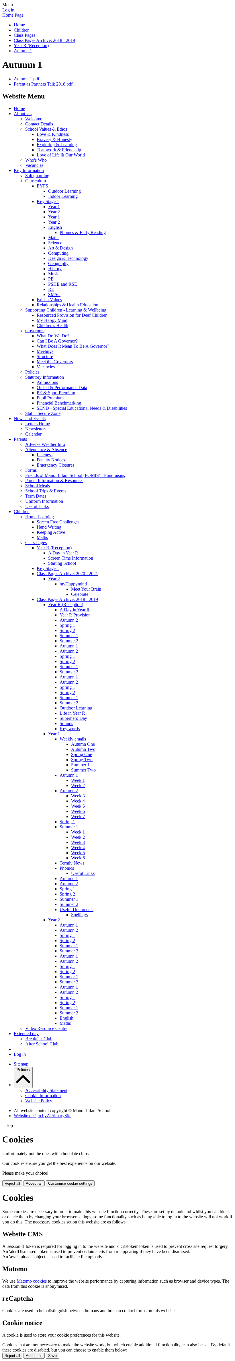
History (55, 268)
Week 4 (78, 801)
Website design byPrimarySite (42, 1115)
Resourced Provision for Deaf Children (72, 315)
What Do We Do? (53, 335)
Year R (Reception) (31, 45)
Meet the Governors (55, 361)
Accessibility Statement (46, 1090)
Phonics (67, 868)
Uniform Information (44, 501)
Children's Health (52, 325)
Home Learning (39, 516)
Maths (53, 237)
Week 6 (78, 811)
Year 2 (54, 211)
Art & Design (60, 247)
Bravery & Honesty (54, 139)
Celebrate (79, 594)
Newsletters (35, 428)
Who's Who (36, 160)
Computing (58, 253)
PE (51, 279)
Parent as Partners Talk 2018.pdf (43, 84)
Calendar (33, 434)
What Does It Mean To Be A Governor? (73, 346)
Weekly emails (73, 738)
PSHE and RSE (62, 284)
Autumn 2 (69, 620)
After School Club (41, 1043)
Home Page (12, 15)
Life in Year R (72, 713)
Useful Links (37, 506)
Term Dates (35, 496)
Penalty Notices (51, 459)
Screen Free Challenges (58, 521)
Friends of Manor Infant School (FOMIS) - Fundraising (75, 475)
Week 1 (78, 780)
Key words (70, 728)
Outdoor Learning (64, 191)
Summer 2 (69, 640)
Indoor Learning (63, 196)
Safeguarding (37, 175)
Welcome (33, 118)
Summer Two (83, 770)
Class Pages (24, 35)
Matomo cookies (32, 1281)
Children (22, 30)
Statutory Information (44, 377)
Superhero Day (73, 718)
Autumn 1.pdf (26, 78)
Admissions (47, 382)
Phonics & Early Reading (83, 232)
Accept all (34, 1183)
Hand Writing (49, 527)
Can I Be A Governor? (57, 341)
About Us (23, 113)
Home (19, 24)
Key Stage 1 (48, 201)
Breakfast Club (38, 1038)
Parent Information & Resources (54, 480)
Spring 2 (67, 630)
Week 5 (78, 806)
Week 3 (78, 795)
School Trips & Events (45, 490)
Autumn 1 (23, 50)
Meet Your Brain (86, 589)
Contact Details (39, 123)
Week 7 (78, 816)
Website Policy (38, 1100)
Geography (58, 263)
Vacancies (34, 165)
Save (52, 1356)
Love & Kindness (53, 134)
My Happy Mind (52, 320)
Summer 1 (69, 635)
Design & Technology (68, 258)
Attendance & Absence (46, 449)
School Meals (37, 485)
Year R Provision (75, 614)
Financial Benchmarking (59, 403)
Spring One (81, 754)
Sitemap (21, 1064)
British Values (49, 299)
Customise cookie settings (70, 1183)
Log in (8, 9)
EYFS (42, 185)
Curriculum (35, 180)
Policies (32, 372)
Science (55, 242)
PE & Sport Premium (56, 392)
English (55, 227)
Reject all (12, 1183)
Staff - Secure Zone (42, 413)
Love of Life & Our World (61, 154)
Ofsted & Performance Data (62, 387)
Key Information (29, 170)
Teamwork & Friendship (59, 149)
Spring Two (82, 759)
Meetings (45, 351)
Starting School (62, 563)
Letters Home (37, 423)
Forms (31, 470)
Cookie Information (43, 1095)
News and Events (30, 418)
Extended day (26, 1033)
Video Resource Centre (46, 1028)
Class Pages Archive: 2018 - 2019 (44, 40)
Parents (20, 439)
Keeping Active (51, 532)
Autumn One (83, 744)
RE (51, 289)
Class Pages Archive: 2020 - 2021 (67, 573)
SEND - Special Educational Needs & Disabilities (82, 408)
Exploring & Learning (57, 144)
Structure (45, 356)
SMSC (54, 294)
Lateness (44, 454)
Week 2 (78, 785)
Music (53, 273)
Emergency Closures (55, 465)
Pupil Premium (50, 397)
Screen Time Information (70, 558)
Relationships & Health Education (67, 304)
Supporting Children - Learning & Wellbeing (65, 310)
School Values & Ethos (46, 129)
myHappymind (73, 583)
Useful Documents (76, 909)
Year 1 (54, 206)
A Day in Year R (63, 552)
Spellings (79, 914)
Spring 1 (67, 625)
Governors (34, 330)
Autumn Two (83, 749)
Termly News (72, 863)
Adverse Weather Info (45, 444)
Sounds (66, 723)
